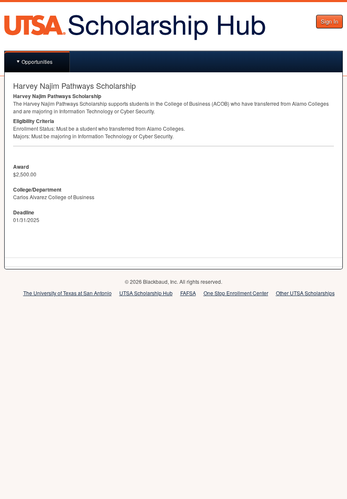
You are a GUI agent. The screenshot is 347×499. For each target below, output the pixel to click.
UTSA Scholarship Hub (146, 292)
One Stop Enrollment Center (236, 292)
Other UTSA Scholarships (305, 292)
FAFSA (188, 292)
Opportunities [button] (37, 61)
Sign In (329, 21)
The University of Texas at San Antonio (67, 292)
